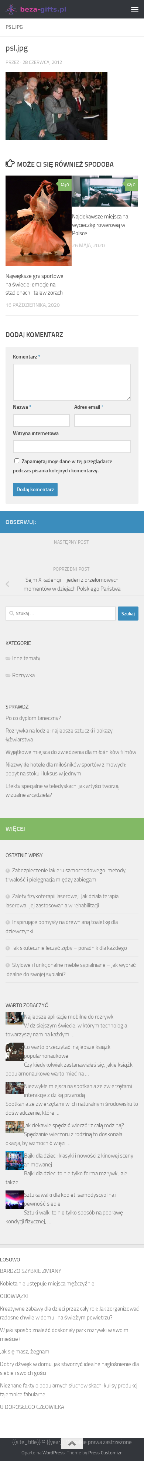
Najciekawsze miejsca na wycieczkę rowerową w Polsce (100, 225)
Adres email (89, 407)
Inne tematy (26, 658)
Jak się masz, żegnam (24, 1351)
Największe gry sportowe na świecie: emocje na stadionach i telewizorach (35, 284)
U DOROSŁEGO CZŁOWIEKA (32, 1407)
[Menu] (135, 9)
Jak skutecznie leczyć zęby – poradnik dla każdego (69, 948)
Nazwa (22, 407)
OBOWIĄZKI (14, 1296)
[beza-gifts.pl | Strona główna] (47, 9)
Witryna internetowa (36, 433)
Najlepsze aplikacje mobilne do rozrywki (69, 1016)
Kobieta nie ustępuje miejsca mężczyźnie (47, 1283)
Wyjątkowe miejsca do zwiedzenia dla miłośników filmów (71, 752)
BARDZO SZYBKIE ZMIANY (30, 1271)
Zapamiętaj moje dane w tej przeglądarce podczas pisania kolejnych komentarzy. (62, 466)
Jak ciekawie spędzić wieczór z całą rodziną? (74, 1125)
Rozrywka (23, 675)
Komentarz (26, 357)
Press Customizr (104, 1452)
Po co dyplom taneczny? (33, 718)
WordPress (53, 1452)
